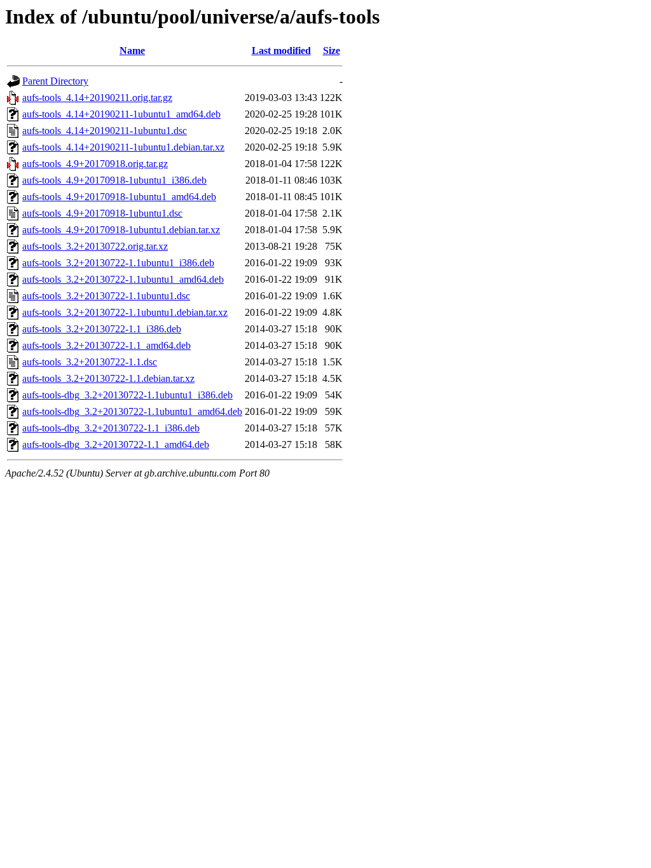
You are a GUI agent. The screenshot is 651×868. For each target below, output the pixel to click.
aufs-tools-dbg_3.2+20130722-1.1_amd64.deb (115, 444)
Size (331, 50)
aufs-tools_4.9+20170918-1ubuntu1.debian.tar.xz (121, 229)
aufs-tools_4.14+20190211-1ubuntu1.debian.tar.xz (123, 147)
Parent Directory (55, 81)
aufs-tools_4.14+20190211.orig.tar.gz (97, 97)
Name (132, 50)
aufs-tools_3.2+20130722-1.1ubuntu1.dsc (106, 295)
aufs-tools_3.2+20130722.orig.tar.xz (95, 246)
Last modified (281, 50)
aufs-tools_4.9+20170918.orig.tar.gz (95, 163)
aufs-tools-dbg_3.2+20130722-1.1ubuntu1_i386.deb (127, 395)
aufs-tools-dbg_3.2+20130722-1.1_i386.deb (111, 428)
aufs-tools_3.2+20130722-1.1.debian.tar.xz (108, 378)
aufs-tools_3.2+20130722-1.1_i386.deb (101, 328)
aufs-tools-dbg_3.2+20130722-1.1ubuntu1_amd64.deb (132, 411)
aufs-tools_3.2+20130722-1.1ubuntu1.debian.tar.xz (125, 312)
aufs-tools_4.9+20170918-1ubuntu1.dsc (102, 213)
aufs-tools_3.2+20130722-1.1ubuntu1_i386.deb (118, 262)
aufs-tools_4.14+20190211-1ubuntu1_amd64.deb (121, 114)
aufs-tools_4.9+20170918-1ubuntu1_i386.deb (114, 180)
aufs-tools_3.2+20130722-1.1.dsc (89, 361)
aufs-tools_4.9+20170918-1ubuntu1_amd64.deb (119, 196)
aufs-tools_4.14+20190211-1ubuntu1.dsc (104, 130)
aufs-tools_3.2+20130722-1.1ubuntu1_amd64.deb (123, 279)
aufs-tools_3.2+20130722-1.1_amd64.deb (106, 345)
